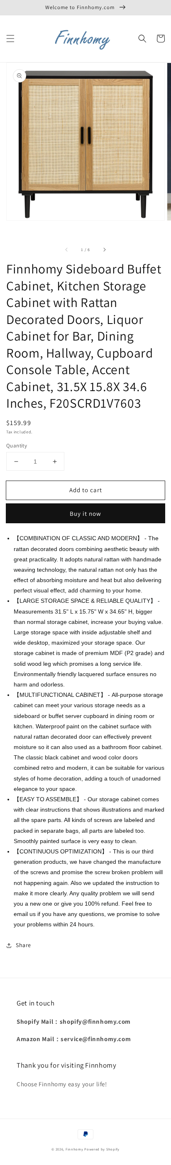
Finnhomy (74, 1149)
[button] (10, 38)
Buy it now (85, 513)
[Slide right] (104, 249)
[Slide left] (67, 249)
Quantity (16, 445)
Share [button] (23, 945)
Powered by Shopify (102, 1149)
